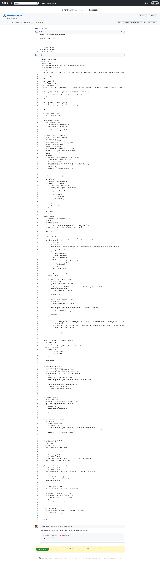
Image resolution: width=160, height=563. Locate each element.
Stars (29, 22)
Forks (40, 22)
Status (71, 558)
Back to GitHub (51, 3)
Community (77, 558)
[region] (80, 43)
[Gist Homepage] (6, 3)
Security (66, 558)
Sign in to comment (94, 549)
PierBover (45, 526)
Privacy (60, 558)
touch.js (20, 16)
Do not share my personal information (111, 558)
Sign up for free (42, 549)
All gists (42, 3)
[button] (141, 22)
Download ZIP (152, 22)
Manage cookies (96, 558)
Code (7, 22)
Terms (55, 558)
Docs (83, 558)
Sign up (155, 3)
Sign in (147, 3)
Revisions (17, 22)
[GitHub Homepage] (40, 558)
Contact (88, 558)
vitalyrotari (11, 16)
